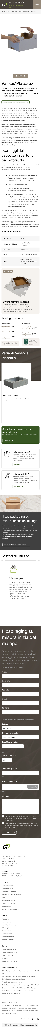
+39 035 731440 (14, 873)
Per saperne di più (9, 968)
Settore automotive (8, 937)
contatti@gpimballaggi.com (16, 876)
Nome (4, 672)
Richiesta (5, 796)
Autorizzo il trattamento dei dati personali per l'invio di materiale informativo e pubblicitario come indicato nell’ (21, 825)
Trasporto (5, 958)
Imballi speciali (6, 906)
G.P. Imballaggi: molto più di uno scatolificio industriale (18, 976)
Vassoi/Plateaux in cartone (27, 11)
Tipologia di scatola (10, 733)
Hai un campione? (9, 756)
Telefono (5, 708)
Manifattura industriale (9, 925)
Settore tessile (6, 931)
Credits (15, 1002)
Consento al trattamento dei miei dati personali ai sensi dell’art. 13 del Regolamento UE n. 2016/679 (21, 818)
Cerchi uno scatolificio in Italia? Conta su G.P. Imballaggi (19, 988)
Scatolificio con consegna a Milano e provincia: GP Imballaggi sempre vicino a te (17, 992)
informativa (11, 827)
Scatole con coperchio (9, 892)
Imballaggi (6, 882)
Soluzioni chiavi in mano (9, 961)
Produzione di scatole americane (12, 982)
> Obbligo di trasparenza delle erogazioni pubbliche (20, 1025)
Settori (4, 916)
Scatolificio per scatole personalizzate (13, 979)
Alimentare (5, 919)
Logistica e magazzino (9, 949)
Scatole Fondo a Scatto (9, 900)
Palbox (4, 897)
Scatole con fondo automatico (11, 894)
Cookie (10, 1002)
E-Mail (4, 699)
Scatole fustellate (7, 889)
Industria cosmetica (8, 940)
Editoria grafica (6, 928)
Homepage (5, 11)
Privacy (4, 1002)
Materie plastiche (7, 922)
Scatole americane (8, 886)
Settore (5, 724)
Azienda (5, 690)
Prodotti (14, 11)
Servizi (4, 946)
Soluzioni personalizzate (9, 952)
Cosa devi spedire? (10, 769)
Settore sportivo (7, 934)
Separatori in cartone (8, 903)
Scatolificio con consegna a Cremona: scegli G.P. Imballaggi (20, 985)
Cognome (6, 681)
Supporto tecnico (7, 955)
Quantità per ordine (10, 742)
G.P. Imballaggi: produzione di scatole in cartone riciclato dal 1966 (20, 972)
